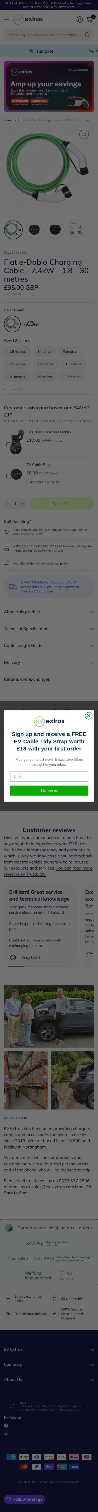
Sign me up (49, 790)
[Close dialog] (88, 715)
